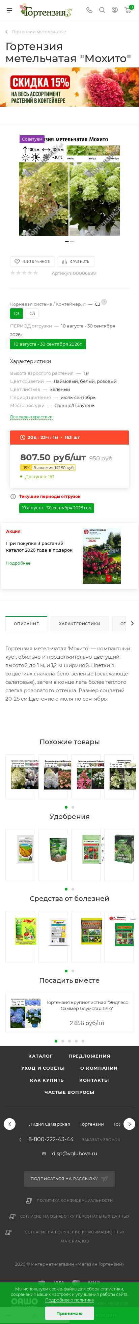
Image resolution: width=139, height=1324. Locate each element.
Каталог (40, 1056)
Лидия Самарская (49, 1124)
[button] (66, 807)
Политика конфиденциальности (75, 1201)
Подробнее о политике (69, 1300)
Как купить (47, 1080)
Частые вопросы (69, 1092)
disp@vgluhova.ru (74, 1153)
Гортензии (92, 1124)
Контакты (94, 1080)
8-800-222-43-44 (51, 1139)
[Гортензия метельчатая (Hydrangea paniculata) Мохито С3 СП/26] (69, 185)
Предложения (89, 1056)
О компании (99, 1068)
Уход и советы (43, 1068)
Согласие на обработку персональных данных (75, 1216)
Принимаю (69, 1313)
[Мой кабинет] (115, 10)
